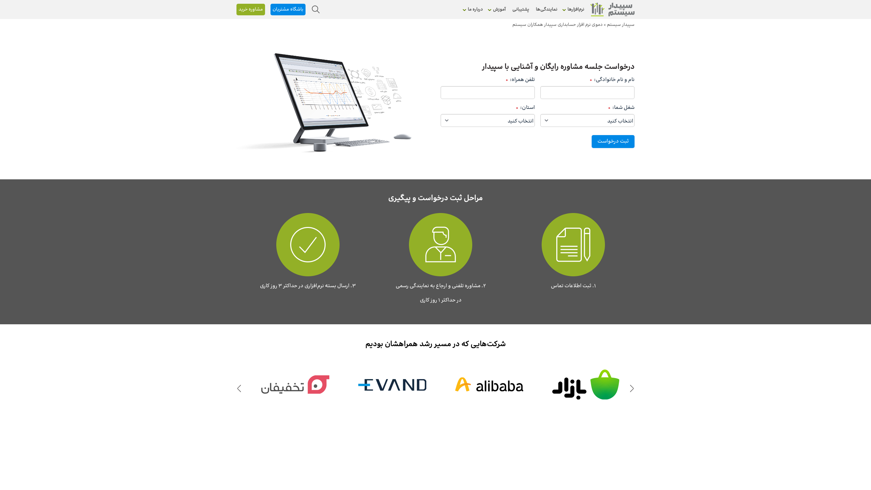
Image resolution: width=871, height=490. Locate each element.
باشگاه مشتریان (288, 9)
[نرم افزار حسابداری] (612, 9)
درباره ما (475, 9)
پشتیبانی (520, 9)
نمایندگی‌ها (546, 9)
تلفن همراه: (520, 80)
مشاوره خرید (251, 9)
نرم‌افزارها (576, 9)
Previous (632, 388)
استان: (525, 107)
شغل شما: (621, 107)
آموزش (499, 9)
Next (239, 388)
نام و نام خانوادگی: (612, 80)
